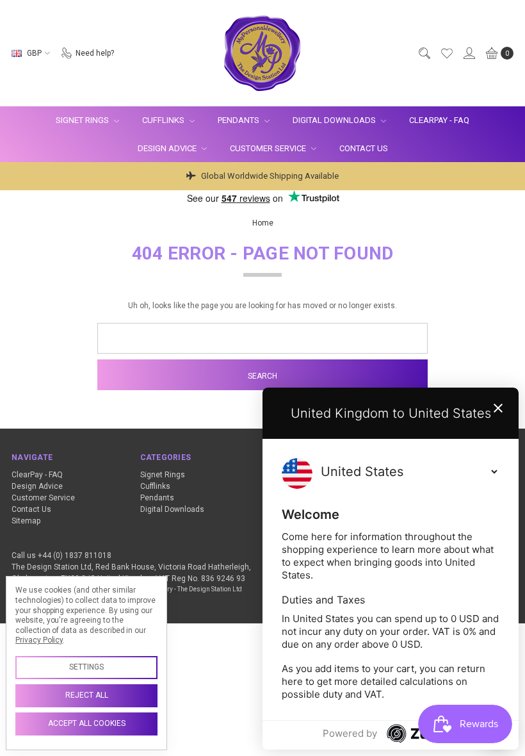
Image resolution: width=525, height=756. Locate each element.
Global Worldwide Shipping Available (269, 176)
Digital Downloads (335, 120)
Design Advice (168, 148)
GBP (34, 53)
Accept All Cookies (86, 723)
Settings (86, 666)
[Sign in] (468, 53)
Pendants (239, 120)
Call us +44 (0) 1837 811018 (61, 555)
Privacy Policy (39, 640)
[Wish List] (446, 53)
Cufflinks (164, 120)
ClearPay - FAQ (439, 120)
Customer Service (269, 148)
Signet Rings (83, 120)
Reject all (86, 695)
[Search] (424, 53)
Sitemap (26, 520)
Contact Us (363, 148)
